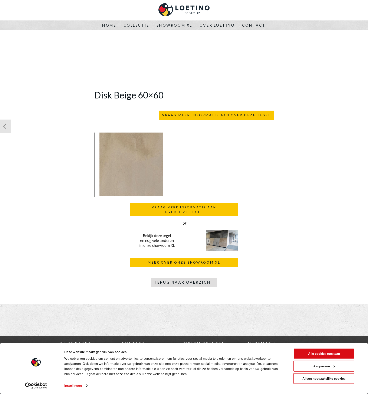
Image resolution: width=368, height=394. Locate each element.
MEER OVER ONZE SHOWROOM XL (184, 262)
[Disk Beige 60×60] (5, 126)
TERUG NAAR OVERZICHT (184, 282)
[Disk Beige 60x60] (131, 194)
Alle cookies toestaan (324, 353)
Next (235, 241)
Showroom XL (174, 25)
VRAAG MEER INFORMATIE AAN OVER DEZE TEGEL (216, 115)
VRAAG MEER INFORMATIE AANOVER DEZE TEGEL (184, 209)
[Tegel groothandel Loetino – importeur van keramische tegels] (184, 10)
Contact (254, 25)
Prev (208, 241)
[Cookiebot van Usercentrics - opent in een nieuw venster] (36, 385)
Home (109, 25)
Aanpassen (321, 366)
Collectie (136, 25)
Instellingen (73, 385)
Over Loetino (217, 25)
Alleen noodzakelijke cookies (323, 378)
